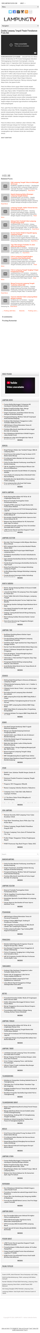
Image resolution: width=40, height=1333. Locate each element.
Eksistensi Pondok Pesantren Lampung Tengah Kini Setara (19, 779)
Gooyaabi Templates (30, 1321)
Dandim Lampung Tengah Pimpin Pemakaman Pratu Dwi (19, 32)
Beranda (21, 311)
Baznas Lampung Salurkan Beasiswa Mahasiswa (19, 788)
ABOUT (22, 3)
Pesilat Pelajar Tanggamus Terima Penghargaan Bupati (19, 839)
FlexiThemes (13, 1320)
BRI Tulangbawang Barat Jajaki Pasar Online (19, 756)
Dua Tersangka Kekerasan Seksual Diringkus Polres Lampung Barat (19, 1216)
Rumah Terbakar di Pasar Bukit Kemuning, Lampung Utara (19, 1281)
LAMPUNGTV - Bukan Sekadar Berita (25, 1317)
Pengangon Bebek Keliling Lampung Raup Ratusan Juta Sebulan (18, 662)
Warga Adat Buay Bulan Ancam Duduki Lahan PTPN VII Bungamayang (19, 1111)
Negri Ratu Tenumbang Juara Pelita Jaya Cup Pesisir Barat (19, 821)
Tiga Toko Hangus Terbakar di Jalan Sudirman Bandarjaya (23, 245)
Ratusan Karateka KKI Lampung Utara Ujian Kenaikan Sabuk (19, 816)
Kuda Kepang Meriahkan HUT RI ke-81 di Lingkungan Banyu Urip (17, 497)
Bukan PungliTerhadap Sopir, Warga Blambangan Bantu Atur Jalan (16, 409)
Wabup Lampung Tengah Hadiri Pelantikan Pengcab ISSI (18, 827)
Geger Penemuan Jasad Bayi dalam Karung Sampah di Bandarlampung (19, 413)
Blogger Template (23, 1320)
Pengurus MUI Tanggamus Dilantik (15, 784)
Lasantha (34, 1320)
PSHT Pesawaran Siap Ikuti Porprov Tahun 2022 (20, 844)
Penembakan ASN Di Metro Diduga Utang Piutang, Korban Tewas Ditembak (18, 1011)
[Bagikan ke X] (7, 175)
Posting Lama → (33, 311)
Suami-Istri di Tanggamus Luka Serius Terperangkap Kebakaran (17, 975)
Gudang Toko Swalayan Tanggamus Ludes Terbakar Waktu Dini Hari (18, 421)
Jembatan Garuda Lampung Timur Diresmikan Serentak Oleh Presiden (19, 526)
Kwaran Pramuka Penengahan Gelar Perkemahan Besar (16, 501)
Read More (31, 190)
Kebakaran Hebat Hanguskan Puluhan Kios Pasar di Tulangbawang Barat (18, 1120)
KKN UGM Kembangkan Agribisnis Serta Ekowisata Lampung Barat (17, 1220)
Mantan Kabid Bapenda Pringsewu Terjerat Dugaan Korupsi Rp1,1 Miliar (18, 944)
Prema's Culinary (9, 1321)
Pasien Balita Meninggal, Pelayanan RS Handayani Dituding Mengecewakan (17, 405)
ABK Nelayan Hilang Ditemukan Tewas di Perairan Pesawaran (17, 426)
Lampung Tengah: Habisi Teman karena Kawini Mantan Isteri (24, 208)
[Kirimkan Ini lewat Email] (3, 175)
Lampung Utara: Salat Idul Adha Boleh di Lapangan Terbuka (18, 793)
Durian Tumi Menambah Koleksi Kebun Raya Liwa (20, 647)
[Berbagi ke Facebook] (9, 175)
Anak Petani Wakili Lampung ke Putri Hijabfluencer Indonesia (16, 979)
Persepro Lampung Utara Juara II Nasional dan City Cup (19, 833)
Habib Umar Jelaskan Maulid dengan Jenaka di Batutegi (19, 773)
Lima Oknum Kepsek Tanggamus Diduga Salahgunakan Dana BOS (17, 983)
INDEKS (20, 440)
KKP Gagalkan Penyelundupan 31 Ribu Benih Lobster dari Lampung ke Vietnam (19, 925)
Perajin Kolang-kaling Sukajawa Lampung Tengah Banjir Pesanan (18, 639)
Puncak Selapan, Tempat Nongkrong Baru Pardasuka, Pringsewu (18, 654)
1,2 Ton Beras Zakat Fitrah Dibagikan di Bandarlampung (17, 798)
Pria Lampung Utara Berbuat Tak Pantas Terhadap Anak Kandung (17, 484)
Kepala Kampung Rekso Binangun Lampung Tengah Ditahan (22, 195)
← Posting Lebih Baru (8, 311)
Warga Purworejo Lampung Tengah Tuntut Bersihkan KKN (22, 284)
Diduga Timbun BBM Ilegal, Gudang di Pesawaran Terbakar (17, 921)
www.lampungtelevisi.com (9, 3)
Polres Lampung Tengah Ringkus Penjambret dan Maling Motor (22, 257)
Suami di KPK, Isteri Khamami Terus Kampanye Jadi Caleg (19, 1274)
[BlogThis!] (5, 175)
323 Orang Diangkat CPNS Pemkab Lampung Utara (17, 1289)
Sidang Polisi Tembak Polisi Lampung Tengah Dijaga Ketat (23, 221)
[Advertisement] (19, 157)
